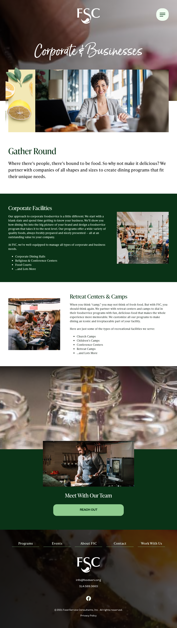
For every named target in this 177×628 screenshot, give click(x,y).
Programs (25, 543)
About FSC (88, 543)
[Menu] (162, 14)
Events (57, 543)
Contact (120, 543)
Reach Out (88, 510)
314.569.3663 (88, 586)
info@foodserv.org (88, 580)
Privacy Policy (88, 616)
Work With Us (151, 543)
